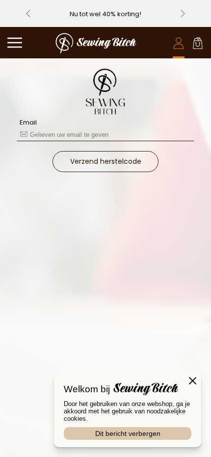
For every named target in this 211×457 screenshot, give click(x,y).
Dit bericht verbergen (127, 433)
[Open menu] (14, 42)
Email (28, 122)
